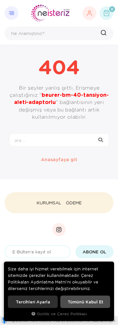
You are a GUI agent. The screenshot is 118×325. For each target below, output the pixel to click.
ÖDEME (74, 202)
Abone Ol (94, 252)
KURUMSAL (49, 202)
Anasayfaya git (59, 159)
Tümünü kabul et (85, 301)
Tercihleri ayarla (33, 301)
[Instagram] (59, 229)
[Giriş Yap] (89, 13)
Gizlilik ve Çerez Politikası (62, 313)
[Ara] (104, 33)
